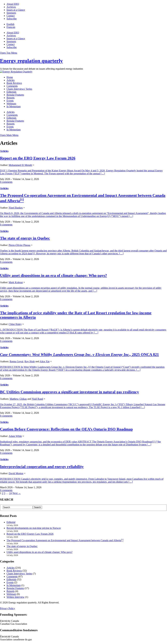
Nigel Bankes (16, 207)
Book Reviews (14, 83)
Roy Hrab (29, 361)
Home (10, 77)
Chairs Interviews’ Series (19, 89)
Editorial (11, 522)
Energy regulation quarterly (31, 61)
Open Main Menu (9, 135)
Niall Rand (37, 398)
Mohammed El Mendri (20, 165)
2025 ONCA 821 (79, 354)
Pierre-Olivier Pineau (19, 245)
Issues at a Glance (16, 9)
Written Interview (15, 597)
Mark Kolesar (16, 282)
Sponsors (11, 12)
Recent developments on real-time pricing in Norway (34, 528)
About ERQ (13, 4)
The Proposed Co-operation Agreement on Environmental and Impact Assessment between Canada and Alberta (64, 540)
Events (10, 100)
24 (10, 493)
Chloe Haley (15, 324)
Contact (11, 15)
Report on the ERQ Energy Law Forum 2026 (37, 158)
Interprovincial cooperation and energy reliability (42, 466)
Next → (16, 493)
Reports (11, 97)
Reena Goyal (16, 361)
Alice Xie (45, 361)
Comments (12, 86)
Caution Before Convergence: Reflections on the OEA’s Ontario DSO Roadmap (66, 429)
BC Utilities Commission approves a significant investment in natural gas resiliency (69, 392)
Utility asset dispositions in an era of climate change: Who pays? (53, 275)
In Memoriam (14, 106)
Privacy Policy (7, 608)
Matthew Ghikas (18, 398)
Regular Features (15, 94)
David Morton (16, 473)
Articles (11, 80)
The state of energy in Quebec (25, 238)
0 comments (6, 182)
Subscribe (12, 18)
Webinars (11, 103)
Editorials (11, 91)
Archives (11, 7)
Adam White (15, 436)
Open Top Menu (8, 52)
